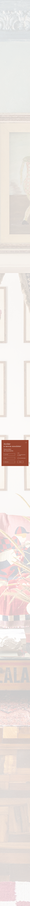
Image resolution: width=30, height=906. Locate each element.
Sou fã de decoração (22, 458)
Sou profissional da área (22, 455)
